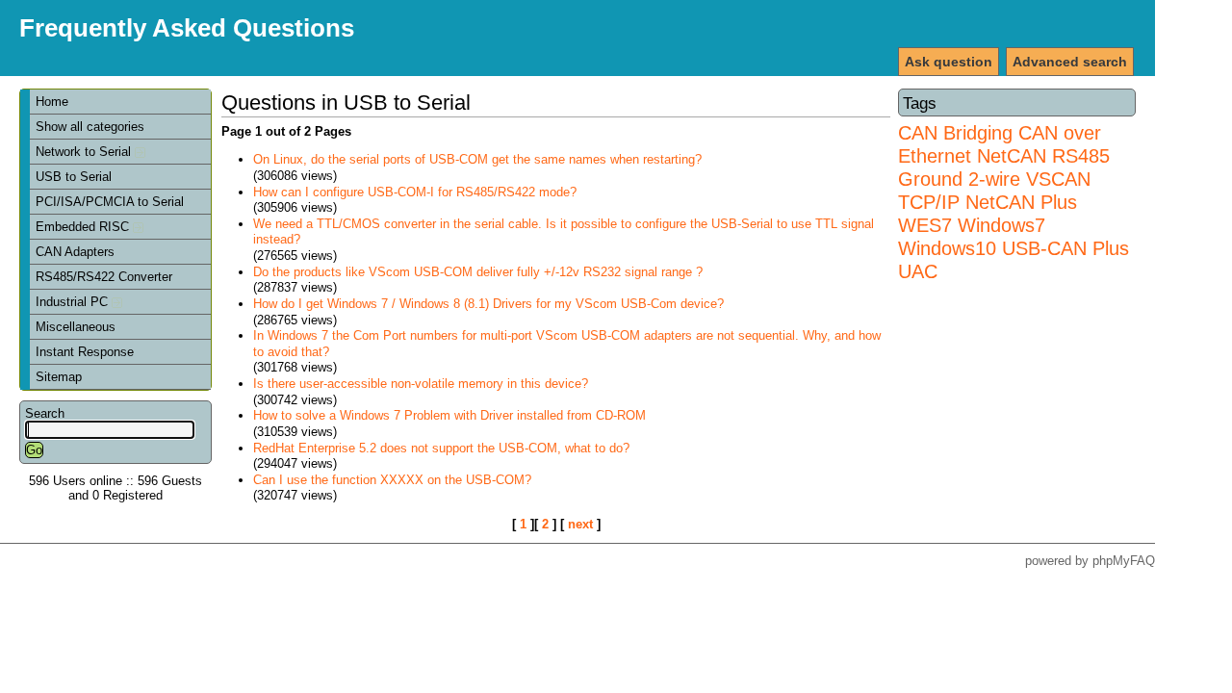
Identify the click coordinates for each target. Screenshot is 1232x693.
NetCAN (1011, 155)
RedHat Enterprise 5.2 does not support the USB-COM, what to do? (441, 448)
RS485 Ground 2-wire (1004, 167)
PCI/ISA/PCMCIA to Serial (110, 201)
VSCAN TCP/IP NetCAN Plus (994, 190)
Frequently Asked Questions (186, 27)
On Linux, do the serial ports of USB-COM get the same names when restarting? (477, 159)
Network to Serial (85, 151)
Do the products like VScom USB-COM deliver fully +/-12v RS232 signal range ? (478, 272)
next (580, 524)
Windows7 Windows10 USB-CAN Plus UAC (1013, 248)
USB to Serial (74, 176)
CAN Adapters (75, 251)
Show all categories (90, 126)
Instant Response (85, 352)
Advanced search (1070, 61)
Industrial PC (74, 302)
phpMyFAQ (1123, 560)
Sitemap (59, 377)
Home (52, 101)
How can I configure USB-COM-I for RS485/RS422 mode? (415, 192)
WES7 (925, 225)
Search (44, 413)
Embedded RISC (84, 226)
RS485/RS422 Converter (104, 277)
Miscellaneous (76, 327)
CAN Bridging (955, 132)
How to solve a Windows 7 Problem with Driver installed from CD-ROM (449, 415)
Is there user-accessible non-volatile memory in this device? (420, 383)
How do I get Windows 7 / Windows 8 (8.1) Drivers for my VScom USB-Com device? (488, 303)
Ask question (948, 61)
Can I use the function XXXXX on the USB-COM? (392, 480)
